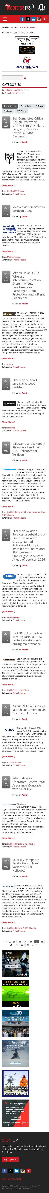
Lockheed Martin (14, 512)
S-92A (25, 928)
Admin (25, 142)
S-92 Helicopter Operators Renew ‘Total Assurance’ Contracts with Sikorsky (28, 783)
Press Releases (11, 93)
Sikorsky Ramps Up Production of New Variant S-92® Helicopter (25, 865)
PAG (9, 617)
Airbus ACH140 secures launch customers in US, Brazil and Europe (29, 709)
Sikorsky (10, 515)
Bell (9, 191)
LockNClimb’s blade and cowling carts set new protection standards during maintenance (28, 638)
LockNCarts (12, 690)
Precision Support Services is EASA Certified (24, 383)
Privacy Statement (24, 1188)
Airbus (18, 762)
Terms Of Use (7, 1188)
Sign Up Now (10, 1159)
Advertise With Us (10, 1179)
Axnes (10, 364)
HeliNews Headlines (14, 90)
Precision (11, 427)
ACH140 (10, 762)
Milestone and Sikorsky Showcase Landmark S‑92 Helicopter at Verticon (28, 448)
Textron (21, 191)
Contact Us (36, 1186)
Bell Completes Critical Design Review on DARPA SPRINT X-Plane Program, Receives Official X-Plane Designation (28, 127)
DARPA (14, 191)
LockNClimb (23, 690)
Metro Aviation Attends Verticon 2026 (28, 208)
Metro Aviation (14, 257)
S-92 (4, 515)
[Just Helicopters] (24, 7)
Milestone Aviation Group (34, 512)
